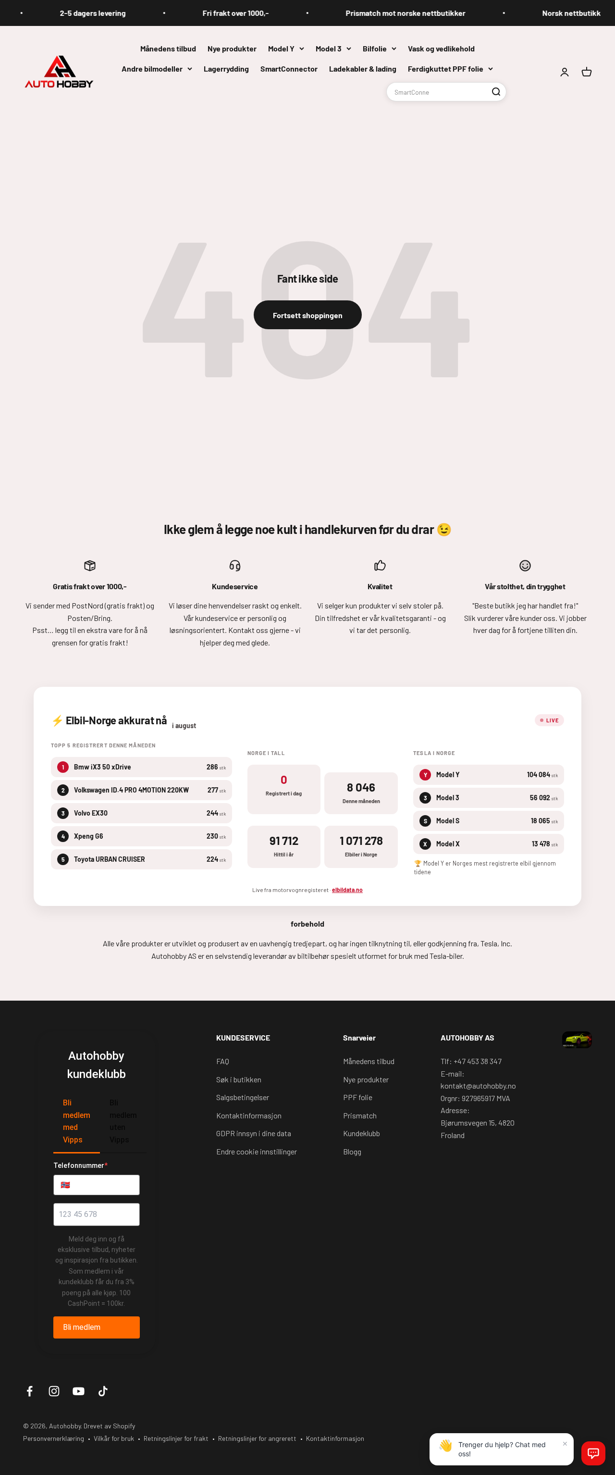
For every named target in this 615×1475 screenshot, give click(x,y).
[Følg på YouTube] (78, 1391)
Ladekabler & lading (362, 68)
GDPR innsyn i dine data (253, 1133)
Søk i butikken (238, 1079)
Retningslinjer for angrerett (257, 1438)
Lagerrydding (226, 68)
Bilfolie (375, 48)
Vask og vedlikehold (441, 48)
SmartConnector (289, 68)
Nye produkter (232, 48)
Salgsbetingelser (242, 1097)
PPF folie (357, 1097)
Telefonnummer (80, 1165)
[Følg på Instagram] (54, 1391)
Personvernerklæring (53, 1438)
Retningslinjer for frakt (176, 1438)
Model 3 (329, 48)
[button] (593, 1453)
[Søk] (496, 91)
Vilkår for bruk (114, 1438)
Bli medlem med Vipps (76, 1121)
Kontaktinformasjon (249, 1115)
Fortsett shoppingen (308, 315)
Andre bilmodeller (152, 68)
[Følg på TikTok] (103, 1391)
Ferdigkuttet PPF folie (445, 68)
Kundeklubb (361, 1133)
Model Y (281, 48)
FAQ (222, 1061)
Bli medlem (81, 1327)
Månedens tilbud (168, 48)
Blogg (352, 1151)
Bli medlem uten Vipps (123, 1121)
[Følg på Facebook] (29, 1391)
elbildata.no (347, 889)
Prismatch (360, 1115)
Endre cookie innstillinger (256, 1151)
